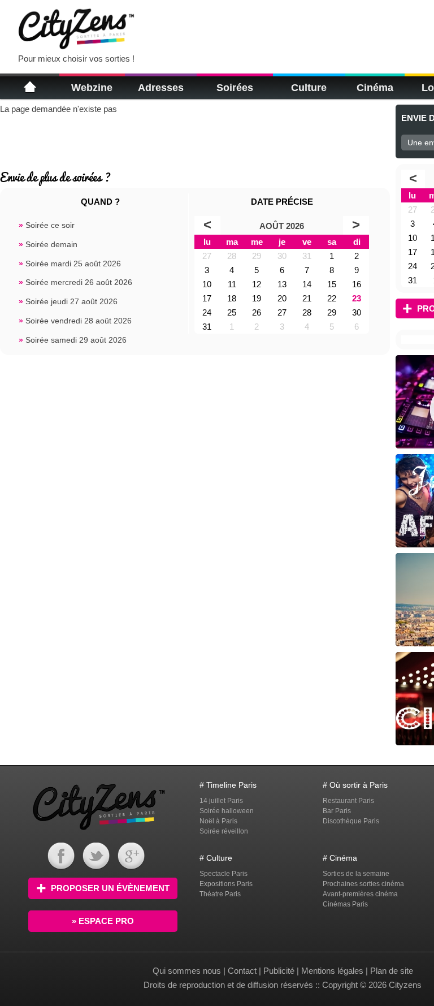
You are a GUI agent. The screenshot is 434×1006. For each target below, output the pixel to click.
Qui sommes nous (188, 970)
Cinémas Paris (345, 904)
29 (256, 256)
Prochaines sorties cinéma (363, 884)
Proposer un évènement (110, 888)
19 (256, 298)
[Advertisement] (285, 28)
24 (206, 312)
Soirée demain (48, 244)
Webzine (91, 87)
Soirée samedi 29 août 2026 (73, 340)
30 (282, 256)
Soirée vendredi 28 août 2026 (75, 321)
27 (206, 256)
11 (232, 284)
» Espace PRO (103, 921)
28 (231, 256)
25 (231, 312)
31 (306, 256)
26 (256, 312)
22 (331, 298)
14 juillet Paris (221, 801)
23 (356, 298)
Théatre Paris (220, 894)
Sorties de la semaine (356, 874)
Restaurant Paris (348, 801)
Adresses (161, 87)
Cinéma (375, 87)
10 (206, 284)
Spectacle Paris (223, 874)
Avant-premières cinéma (360, 894)
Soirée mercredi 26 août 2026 (75, 282)
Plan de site (391, 970)
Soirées (234, 87)
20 (282, 298)
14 (306, 284)
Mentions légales (332, 970)
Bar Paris (337, 811)
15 (331, 284)
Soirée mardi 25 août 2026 (70, 264)
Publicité (278, 970)
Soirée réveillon (223, 831)
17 (206, 298)
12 (256, 284)
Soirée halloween (226, 811)
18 (231, 298)
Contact (242, 970)
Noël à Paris (218, 821)
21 (306, 298)
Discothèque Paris (351, 821)
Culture (309, 87)
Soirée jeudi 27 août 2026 (68, 301)
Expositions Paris (226, 884)
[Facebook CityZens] (61, 866)
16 (356, 284)
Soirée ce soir (47, 225)
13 (282, 284)
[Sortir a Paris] (99, 831)
